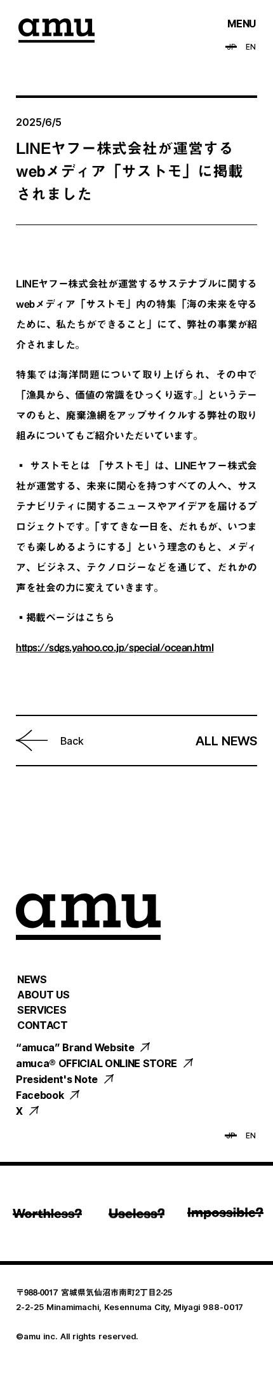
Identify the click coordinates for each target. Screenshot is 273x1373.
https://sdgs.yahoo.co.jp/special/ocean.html (114, 647)
